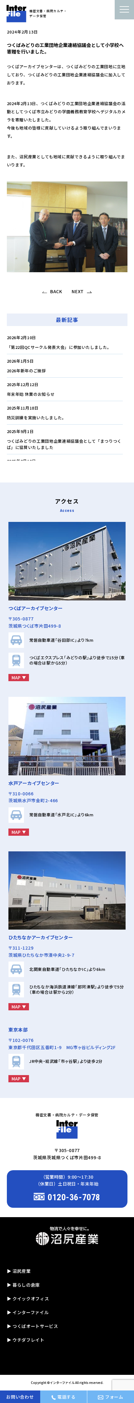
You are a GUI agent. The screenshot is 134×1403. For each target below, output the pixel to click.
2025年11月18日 (23, 408)
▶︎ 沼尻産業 (19, 1271)
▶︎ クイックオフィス (28, 1298)
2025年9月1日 (20, 431)
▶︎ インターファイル (28, 1312)
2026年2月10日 (21, 337)
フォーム (114, 1397)
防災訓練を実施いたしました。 (36, 418)
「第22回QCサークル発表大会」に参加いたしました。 (59, 347)
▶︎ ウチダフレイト (26, 1340)
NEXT (78, 291)
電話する (66, 1397)
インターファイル (62, 1382)
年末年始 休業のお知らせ (31, 394)
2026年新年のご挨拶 (26, 371)
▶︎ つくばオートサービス (32, 1326)
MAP (16, 677)
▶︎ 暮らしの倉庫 (23, 1285)
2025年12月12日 (23, 384)
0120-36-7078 (74, 1197)
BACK (56, 291)
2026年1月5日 (20, 361)
